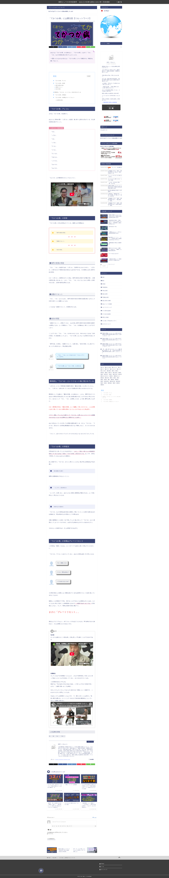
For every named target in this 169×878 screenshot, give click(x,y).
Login (95, 817)
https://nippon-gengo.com (62, 759)
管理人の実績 (105, 317)
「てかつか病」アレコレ (60, 80)
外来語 (103, 283)
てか (54, 736)
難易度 (103, 384)
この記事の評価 (59, 100)
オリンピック (115, 367)
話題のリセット (59, 87)
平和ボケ (106, 374)
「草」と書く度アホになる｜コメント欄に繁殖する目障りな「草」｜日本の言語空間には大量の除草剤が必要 (112, 350)
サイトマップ (104, 869)
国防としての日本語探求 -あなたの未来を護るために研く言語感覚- (84, 2)
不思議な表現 (105, 297)
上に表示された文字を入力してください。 (58, 832)
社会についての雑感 (107, 304)
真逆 (111, 377)
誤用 (103, 277)
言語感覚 (118, 381)
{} (69, 825)
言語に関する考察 (106, 300)
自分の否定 (58, 88)
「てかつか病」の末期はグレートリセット (64, 97)
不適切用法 (104, 287)
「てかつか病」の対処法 (60, 94)
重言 (103, 280)
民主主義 (107, 377)
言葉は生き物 (113, 381)
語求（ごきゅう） (116, 351)
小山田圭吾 (115, 372)
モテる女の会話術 (106, 314)
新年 (111, 374)
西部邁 (117, 379)
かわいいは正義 (108, 367)
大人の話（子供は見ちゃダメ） (109, 320)
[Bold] (53, 826)
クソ (120, 367)
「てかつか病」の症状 (59, 83)
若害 (106, 379)
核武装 (103, 377)
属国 (120, 372)
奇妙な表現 (104, 294)
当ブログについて (106, 324)
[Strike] (58, 826)
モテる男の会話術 (106, 310)
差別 (102, 374)
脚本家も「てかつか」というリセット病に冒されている (67, 92)
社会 (115, 377)
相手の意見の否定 (60, 85)
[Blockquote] (64, 826)
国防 (106, 372)
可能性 (103, 372)
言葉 (102, 381)
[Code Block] (66, 826)
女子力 (111, 372)
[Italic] (55, 826)
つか (51, 736)
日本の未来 (115, 374)
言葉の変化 (107, 381)
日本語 (64, 736)
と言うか (58, 736)
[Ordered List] (60, 826)
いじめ (103, 367)
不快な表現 (104, 290)
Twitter (102, 863)
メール (102, 866)
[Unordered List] (62, 826)
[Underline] (56, 826)
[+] (71, 825)
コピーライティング (107, 307)
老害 (102, 379)
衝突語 (113, 379)
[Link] (68, 826)
